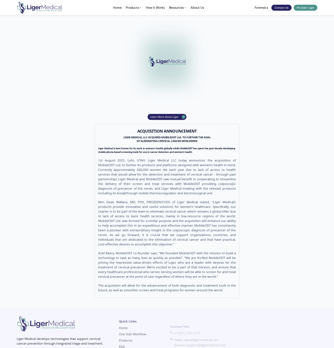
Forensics (261, 8)
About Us (197, 8)
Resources (176, 8)
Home (117, 8)
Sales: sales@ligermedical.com (196, 330)
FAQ (122, 342)
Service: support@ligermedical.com (200, 335)
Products (132, 8)
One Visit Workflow (132, 329)
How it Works (155, 8)
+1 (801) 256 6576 (187, 323)
